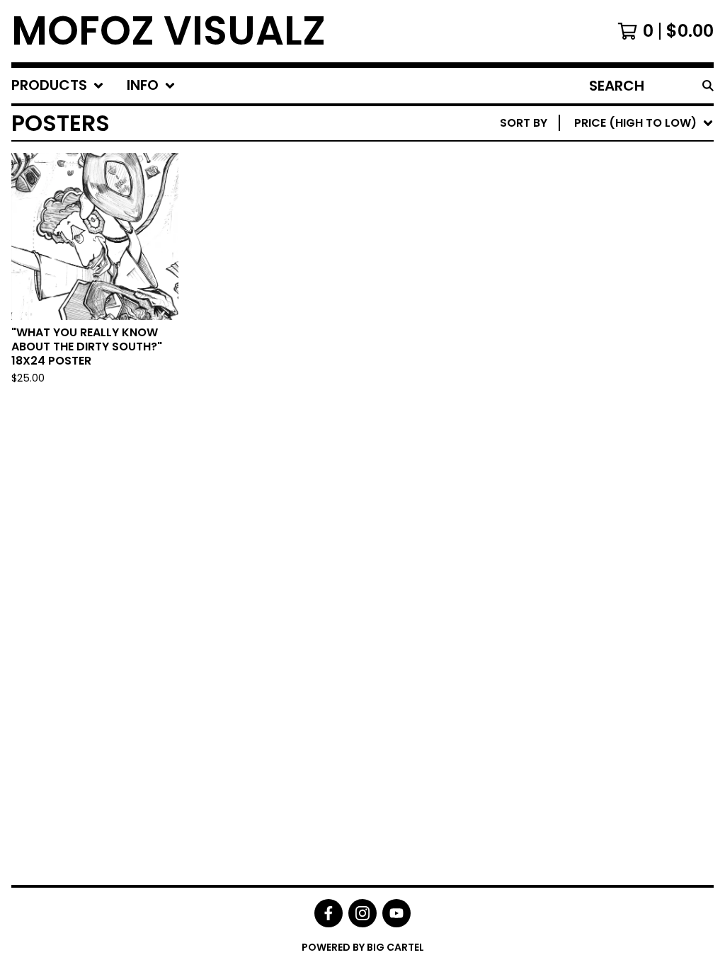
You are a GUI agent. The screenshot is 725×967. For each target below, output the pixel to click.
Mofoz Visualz (168, 31)
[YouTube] (396, 913)
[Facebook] (328, 913)
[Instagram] (362, 913)
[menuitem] (57, 85)
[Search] (708, 85)
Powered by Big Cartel (363, 947)
